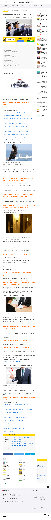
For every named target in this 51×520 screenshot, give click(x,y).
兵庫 (20, 441)
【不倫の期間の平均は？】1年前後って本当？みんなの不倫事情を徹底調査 (43, 45)
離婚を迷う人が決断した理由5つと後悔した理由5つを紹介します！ (15, 137)
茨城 (12, 437)
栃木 (15, 437)
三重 (25, 445)
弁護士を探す (22, 2)
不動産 (41, 498)
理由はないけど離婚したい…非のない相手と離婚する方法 (43, 106)
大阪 (17, 441)
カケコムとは (4, 514)
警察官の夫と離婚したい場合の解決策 (8, 55)
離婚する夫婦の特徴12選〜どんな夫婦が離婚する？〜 (13, 115)
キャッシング (5, 7)
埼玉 (20, 437)
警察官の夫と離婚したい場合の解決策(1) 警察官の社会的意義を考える (13, 56)
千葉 (22, 437)
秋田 (17, 501)
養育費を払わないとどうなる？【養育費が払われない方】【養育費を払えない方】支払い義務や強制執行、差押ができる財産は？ (43, 81)
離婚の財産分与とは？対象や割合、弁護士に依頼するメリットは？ (43, 76)
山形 (19, 501)
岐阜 (17, 445)
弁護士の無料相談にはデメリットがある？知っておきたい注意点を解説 (43, 15)
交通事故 (24, 475)
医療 (32, 498)
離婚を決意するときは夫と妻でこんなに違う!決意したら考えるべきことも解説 (43, 49)
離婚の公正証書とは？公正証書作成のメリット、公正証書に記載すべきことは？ (43, 102)
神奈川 (28, 437)
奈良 (22, 441)
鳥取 (12, 443)
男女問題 (13, 5)
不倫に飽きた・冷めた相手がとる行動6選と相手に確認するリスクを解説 (43, 67)
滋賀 (12, 441)
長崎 (17, 447)
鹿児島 (28, 447)
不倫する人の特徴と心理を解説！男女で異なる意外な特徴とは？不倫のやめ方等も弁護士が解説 (43, 31)
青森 (10, 501)
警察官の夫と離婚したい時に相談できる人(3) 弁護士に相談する (12, 64)
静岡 (20, 445)
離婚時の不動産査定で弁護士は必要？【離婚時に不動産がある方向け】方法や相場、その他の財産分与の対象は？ (43, 87)
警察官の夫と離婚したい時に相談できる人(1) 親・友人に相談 (12, 61)
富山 (15, 439)
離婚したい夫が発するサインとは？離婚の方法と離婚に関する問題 (15, 126)
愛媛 (30, 443)
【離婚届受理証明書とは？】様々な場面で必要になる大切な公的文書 (16, 131)
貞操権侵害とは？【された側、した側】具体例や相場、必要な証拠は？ (43, 97)
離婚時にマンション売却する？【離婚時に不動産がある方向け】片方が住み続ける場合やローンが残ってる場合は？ (43, 92)
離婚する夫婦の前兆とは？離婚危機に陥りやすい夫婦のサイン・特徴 (43, 40)
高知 (32, 443)
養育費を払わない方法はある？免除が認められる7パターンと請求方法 (43, 115)
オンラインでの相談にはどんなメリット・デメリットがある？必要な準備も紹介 (43, 110)
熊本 (20, 447)
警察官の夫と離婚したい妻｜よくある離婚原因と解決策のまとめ (11, 66)
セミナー (24, 478)
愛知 (22, 445)
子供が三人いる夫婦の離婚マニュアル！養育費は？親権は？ (14, 420)
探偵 (9, 7)
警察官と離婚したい (5, 16)
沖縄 (31, 447)
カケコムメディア (29, 2)
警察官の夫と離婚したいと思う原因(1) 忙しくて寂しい (11, 51)
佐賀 (15, 447)
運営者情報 (8, 514)
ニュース (30, 5)
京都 (15, 441)
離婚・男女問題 (42, 492)
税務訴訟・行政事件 (43, 499)
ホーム (16, 2)
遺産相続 (7, 475)
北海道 (8, 501)
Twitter (19, 454)
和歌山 (25, 441)
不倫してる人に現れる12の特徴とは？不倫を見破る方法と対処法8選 (43, 26)
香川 (27, 443)
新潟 (12, 439)
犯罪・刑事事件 (36, 5)
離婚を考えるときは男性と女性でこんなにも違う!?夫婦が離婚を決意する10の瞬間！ (18, 118)
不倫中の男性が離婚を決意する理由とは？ (11, 120)
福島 (22, 501)
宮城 (15, 501)
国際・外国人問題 (42, 496)
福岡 (12, 447)
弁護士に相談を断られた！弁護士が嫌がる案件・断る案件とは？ (43, 19)
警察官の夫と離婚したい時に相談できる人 (9, 60)
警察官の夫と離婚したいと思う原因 (8, 50)
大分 (22, 447)
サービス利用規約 (13, 514)
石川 (17, 439)
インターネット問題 (34, 497)
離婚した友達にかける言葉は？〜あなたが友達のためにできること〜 (16, 123)
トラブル (26, 5)
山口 (22, 443)
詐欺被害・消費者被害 (35, 496)
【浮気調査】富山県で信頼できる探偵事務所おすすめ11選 (43, 72)
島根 (15, 443)
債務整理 (17, 5)
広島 (20, 443)
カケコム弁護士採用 (35, 514)
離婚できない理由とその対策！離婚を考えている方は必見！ (12, 361)
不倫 (41, 73)
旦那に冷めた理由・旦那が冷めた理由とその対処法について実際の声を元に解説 (43, 53)
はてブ (30, 454)
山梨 (12, 445)
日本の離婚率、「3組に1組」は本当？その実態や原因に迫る (43, 36)
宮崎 (25, 447)
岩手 (12, 501)
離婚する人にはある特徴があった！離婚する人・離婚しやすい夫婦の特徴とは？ (18, 134)
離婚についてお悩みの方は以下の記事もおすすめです (10, 65)
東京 (25, 437)
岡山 (17, 443)
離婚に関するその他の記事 (8, 139)
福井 (20, 439)
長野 (15, 445)
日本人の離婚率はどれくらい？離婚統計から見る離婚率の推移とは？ (16, 112)
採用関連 (7, 462)
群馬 (17, 437)
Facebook (8, 454)
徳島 (25, 443)
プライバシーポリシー (25, 514)
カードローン (41, 5)
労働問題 (21, 5)
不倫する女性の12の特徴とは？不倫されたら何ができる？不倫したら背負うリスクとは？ (43, 58)
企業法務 (33, 499)
